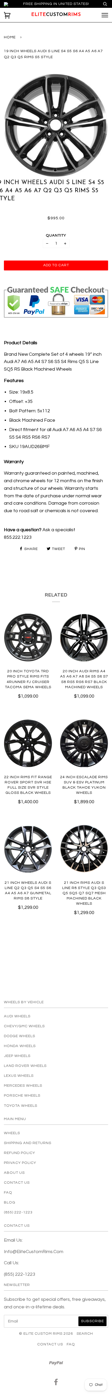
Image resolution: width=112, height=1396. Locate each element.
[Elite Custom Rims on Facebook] (56, 1383)
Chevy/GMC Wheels (24, 1026)
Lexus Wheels (19, 1076)
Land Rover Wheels (25, 1066)
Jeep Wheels (17, 1056)
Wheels (12, 1133)
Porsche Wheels (22, 1095)
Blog (9, 1202)
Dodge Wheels (19, 1036)
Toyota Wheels (20, 1106)
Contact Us (17, 1183)
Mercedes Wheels (23, 1085)
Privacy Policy (20, 1163)
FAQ (8, 1192)
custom (56, 15)
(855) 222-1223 (18, 1212)
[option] (56, 125)
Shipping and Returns (27, 1143)
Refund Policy (19, 1153)
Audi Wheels (17, 1016)
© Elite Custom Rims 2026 (46, 1333)
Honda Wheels (20, 1046)
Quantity (56, 235)
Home (10, 37)
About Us (14, 1173)
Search (85, 1333)
